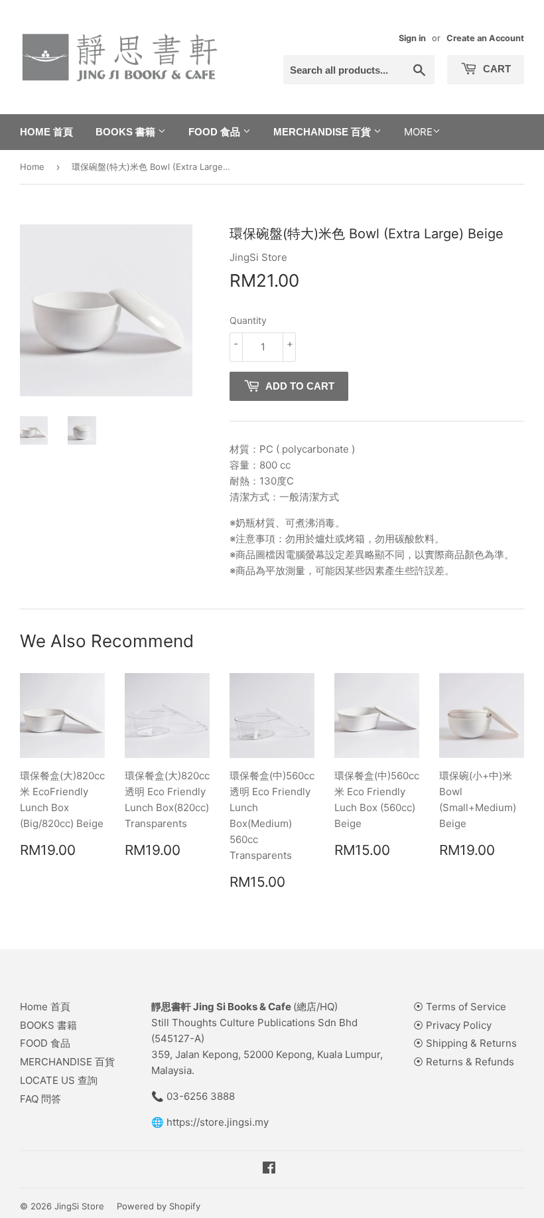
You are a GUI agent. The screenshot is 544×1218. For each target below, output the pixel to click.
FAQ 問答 (40, 1099)
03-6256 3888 (201, 1096)
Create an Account (485, 38)
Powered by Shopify (158, 1206)
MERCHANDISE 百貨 (323, 131)
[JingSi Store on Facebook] (269, 1169)
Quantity (248, 320)
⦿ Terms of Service (459, 1006)
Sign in (412, 38)
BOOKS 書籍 (127, 131)
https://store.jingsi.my (218, 1122)
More (418, 131)
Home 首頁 (46, 131)
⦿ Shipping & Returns (465, 1043)
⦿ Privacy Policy (452, 1025)
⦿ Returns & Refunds (463, 1061)
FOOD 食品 (215, 131)
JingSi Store (79, 1206)
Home (32, 166)
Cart (495, 68)
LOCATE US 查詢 (59, 1080)
